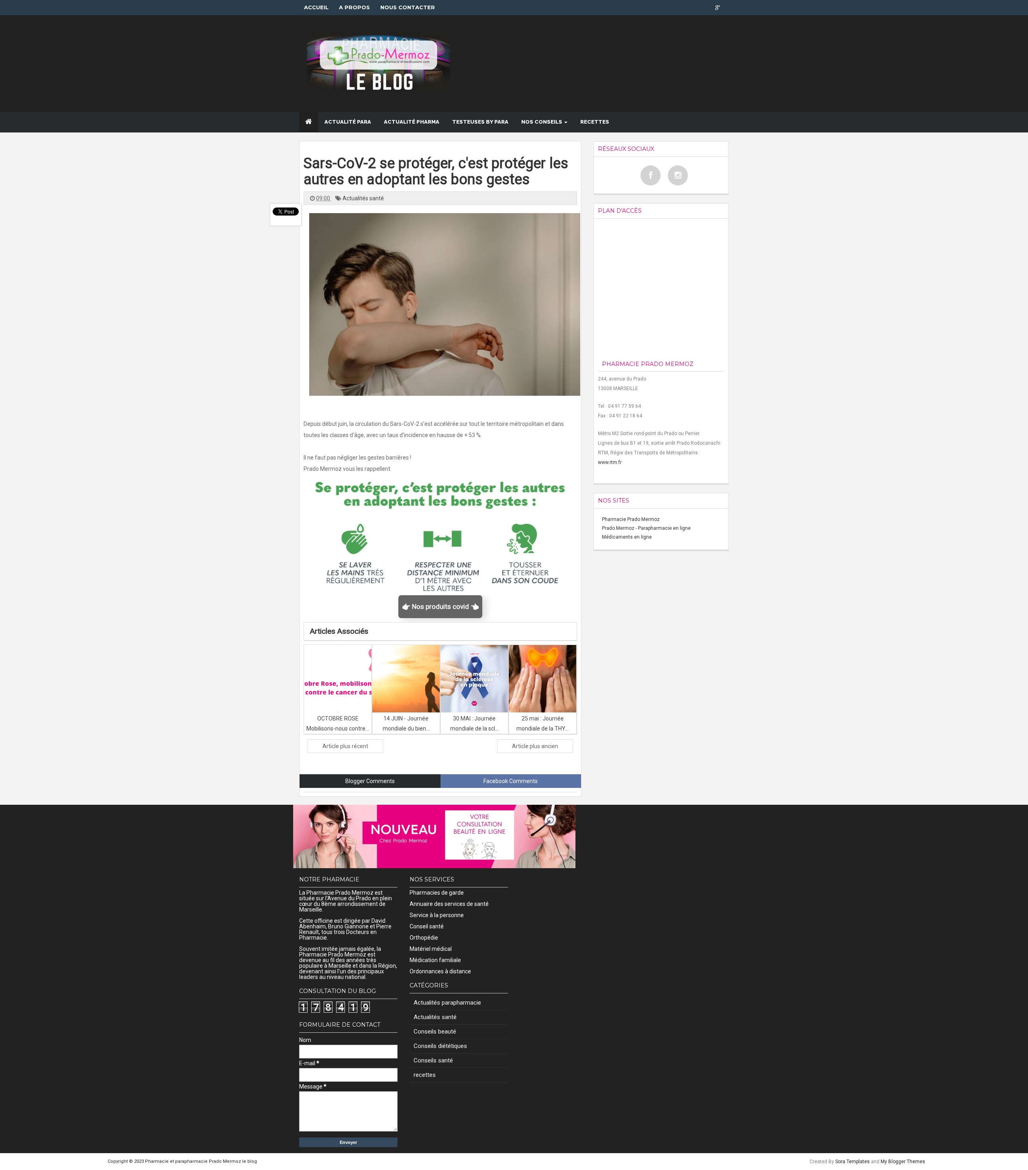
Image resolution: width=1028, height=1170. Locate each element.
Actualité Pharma (411, 122)
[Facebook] (650, 175)
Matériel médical (431, 949)
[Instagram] (678, 175)
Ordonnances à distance (440, 971)
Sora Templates (852, 1161)
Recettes (594, 122)
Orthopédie (424, 937)
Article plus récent (345, 746)
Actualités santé (363, 198)
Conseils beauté (435, 1031)
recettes (425, 1074)
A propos (354, 7)
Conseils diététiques (440, 1046)
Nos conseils (542, 122)
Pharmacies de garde (437, 892)
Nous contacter (407, 7)
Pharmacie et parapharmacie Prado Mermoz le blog (201, 1161)
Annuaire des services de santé (449, 904)
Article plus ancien (535, 746)
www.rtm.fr (610, 462)
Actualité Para (347, 122)
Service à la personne (437, 915)
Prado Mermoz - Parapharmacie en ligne (646, 528)
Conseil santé (427, 926)
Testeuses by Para (480, 122)
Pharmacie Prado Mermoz (631, 519)
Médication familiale (435, 960)
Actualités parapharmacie (447, 1002)
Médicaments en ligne (627, 537)
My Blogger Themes (903, 1161)
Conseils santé (433, 1060)
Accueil (316, 7)
